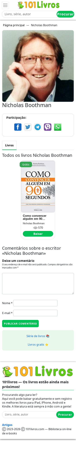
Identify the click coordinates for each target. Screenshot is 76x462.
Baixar (38, 234)
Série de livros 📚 (38, 336)
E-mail (7, 313)
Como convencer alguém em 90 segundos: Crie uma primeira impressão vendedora (37, 217)
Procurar (65, 14)
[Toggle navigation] (5, 5)
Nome (7, 303)
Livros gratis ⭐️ (38, 344)
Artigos (7, 425)
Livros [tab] (9, 145)
